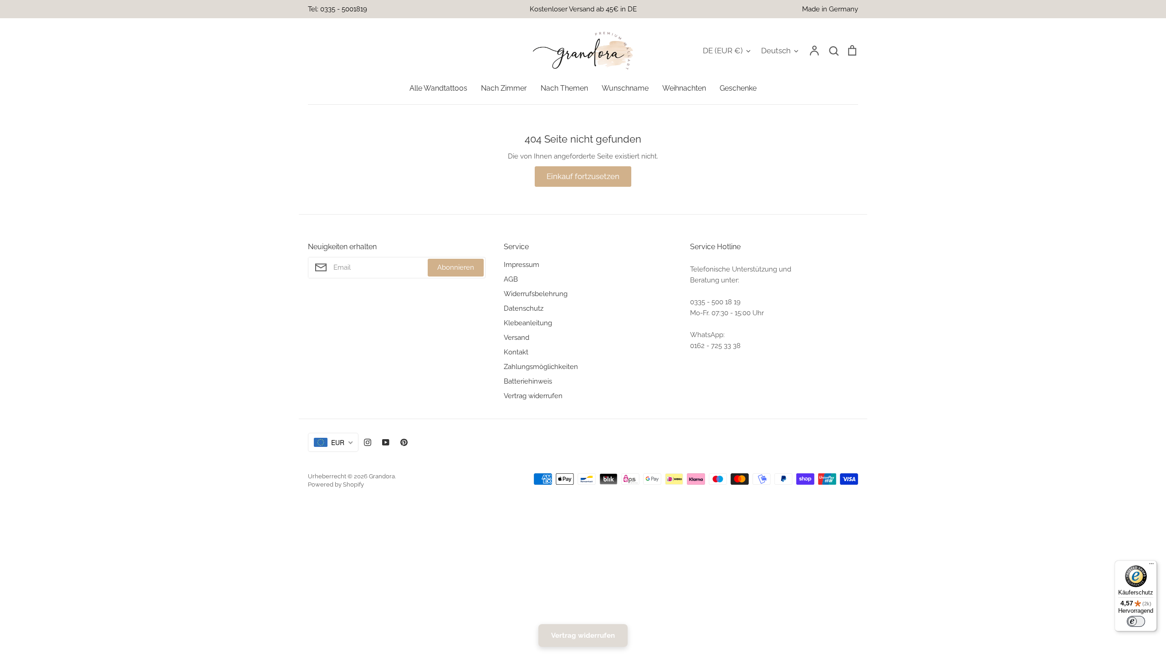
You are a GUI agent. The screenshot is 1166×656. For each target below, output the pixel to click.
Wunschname (625, 88)
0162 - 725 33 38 (715, 346)
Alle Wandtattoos (438, 88)
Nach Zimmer (504, 88)
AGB (511, 279)
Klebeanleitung (528, 323)
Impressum (521, 265)
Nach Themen (564, 88)
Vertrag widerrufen (533, 396)
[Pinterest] (404, 442)
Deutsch (776, 50)
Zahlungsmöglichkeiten (541, 367)
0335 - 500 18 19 (715, 302)
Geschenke (738, 88)
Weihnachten (684, 88)
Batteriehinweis (528, 381)
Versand (516, 337)
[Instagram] (367, 442)
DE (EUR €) (723, 50)
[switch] (1136, 621)
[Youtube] (386, 442)
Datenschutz (523, 308)
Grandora (382, 476)
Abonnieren (455, 267)
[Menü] (1151, 565)
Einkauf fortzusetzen (583, 176)
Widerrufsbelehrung (536, 294)
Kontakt (516, 352)
